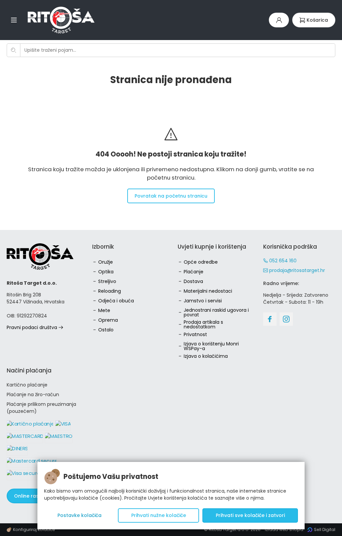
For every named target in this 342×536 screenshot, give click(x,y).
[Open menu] (14, 20)
